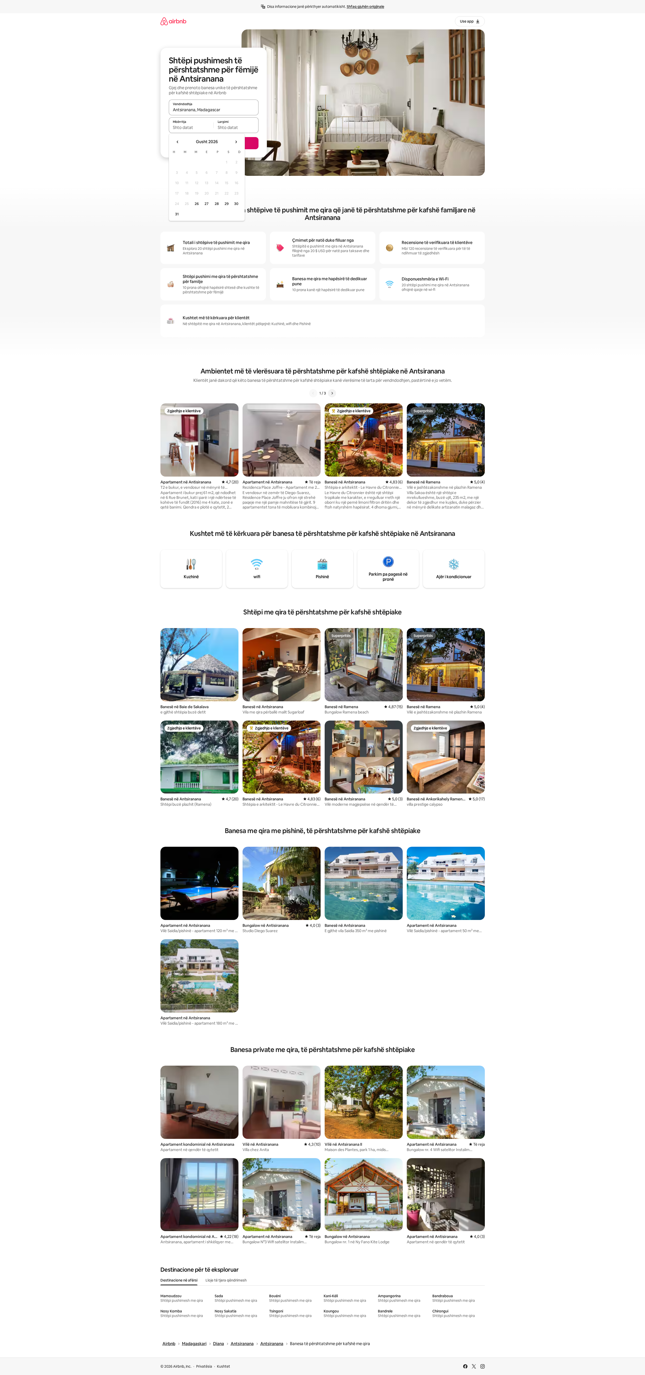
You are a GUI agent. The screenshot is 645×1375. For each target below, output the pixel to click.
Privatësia (204, 1366)
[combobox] (213, 110)
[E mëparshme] (313, 393)
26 (197, 203)
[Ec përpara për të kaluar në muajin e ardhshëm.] (235, 141)
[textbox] (191, 127)
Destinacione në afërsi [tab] (178, 1280)
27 (207, 203)
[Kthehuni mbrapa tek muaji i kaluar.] (177, 141)
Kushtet (223, 1366)
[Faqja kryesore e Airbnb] (173, 21)
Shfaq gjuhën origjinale (365, 6)
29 (227, 203)
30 (236, 203)
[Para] (332, 393)
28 (217, 203)
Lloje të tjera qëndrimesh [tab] (226, 1280)
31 (177, 214)
